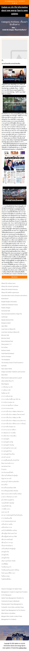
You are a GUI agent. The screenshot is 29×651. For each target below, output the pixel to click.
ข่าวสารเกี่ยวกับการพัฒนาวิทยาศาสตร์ (13, 414)
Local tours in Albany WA (8, 329)
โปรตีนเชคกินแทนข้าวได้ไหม (10, 570)
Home (13, 27)
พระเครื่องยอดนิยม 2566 (8, 487)
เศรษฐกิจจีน (5, 555)
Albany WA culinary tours (8, 283)
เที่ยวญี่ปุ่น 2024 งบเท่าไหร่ (9, 533)
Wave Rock (4, 375)
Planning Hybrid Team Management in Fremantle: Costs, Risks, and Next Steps (12, 605)
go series (5, 635)
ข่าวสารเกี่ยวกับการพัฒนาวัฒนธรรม (12, 411)
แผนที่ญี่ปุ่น (4, 564)
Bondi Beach (4, 298)
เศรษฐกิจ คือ (5, 551)
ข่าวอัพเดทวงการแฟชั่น (8, 433)
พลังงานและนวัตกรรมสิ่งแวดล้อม (11, 494)
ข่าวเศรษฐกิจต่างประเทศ (8, 448)
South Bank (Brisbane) (7, 353)
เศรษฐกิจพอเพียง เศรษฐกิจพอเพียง (11, 63)
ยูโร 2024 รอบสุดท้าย (7, 500)
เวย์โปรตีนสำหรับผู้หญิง (8, 548)
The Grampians (5, 359)
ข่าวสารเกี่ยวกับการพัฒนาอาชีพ (11, 417)
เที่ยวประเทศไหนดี (7, 539)
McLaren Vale (5, 335)
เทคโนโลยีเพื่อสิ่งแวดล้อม (9, 530)
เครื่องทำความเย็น (6, 524)
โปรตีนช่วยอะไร (6, 567)
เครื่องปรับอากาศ (6, 527)
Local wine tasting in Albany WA (10, 332)
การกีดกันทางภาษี (6, 387)
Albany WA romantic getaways (10, 286)
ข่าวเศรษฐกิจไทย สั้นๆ (8, 454)
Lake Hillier (4, 326)
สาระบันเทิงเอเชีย (6, 518)
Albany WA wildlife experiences (10, 292)
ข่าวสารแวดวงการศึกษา (8, 430)
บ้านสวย (3, 469)
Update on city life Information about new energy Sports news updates (14, 10)
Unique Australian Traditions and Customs (13, 372)
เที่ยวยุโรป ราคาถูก (7, 542)
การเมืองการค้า (6, 390)
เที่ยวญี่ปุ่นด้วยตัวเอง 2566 (9, 536)
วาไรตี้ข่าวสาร (5, 509)
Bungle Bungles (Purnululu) (9, 301)
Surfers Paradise (6, 356)
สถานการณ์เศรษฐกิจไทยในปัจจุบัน (11, 515)
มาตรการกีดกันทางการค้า (9, 497)
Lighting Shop (22, 648)
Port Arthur (4, 347)
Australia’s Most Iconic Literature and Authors (14, 295)
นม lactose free (6, 466)
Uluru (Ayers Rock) (6, 369)
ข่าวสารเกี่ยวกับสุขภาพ (8, 426)
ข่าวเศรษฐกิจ (5, 439)
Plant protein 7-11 (6, 344)
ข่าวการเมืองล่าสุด (7, 396)
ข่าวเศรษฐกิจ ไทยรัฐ (7, 445)
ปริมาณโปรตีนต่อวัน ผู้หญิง (9, 475)
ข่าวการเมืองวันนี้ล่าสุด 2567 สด (10, 399)
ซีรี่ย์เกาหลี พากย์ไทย (9, 631)
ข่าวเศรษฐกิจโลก (6, 451)
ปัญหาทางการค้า (6, 478)
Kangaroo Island (5, 323)
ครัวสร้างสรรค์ (5, 457)
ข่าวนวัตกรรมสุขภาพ (7, 402)
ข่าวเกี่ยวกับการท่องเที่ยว (8, 436)
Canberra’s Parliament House (9, 304)
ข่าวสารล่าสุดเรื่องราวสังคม (9, 405)
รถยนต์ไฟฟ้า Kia (6, 506)
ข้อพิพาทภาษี (5, 393)
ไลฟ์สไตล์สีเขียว (6, 579)
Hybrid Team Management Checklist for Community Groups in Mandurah (12, 599)
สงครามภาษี (5, 512)
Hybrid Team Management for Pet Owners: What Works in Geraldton (13, 611)
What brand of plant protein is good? (11, 378)
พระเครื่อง (4, 484)
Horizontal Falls (5, 311)
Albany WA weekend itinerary (9, 289)
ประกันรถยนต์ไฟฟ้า (7, 472)
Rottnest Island (5, 350)
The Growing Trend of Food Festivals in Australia (12, 364)
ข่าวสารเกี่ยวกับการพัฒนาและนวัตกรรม (13, 420)
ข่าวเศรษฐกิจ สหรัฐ (7, 442)
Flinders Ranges (5, 308)
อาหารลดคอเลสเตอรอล (8, 521)
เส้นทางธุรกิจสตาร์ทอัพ (8, 561)
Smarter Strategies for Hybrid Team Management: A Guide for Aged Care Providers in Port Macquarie (14, 592)
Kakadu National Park (7, 320)
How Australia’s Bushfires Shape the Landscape (11, 315)
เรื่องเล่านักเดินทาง (7, 545)
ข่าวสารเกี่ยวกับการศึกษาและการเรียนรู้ (13, 423)
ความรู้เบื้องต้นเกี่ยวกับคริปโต (10, 460)
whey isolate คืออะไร (7, 381)
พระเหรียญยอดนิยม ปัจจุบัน (9, 490)
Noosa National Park (7, 341)
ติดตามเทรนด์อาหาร (7, 463)
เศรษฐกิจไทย (5, 558)
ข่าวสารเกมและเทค (7, 408)
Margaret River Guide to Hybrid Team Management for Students (11, 618)
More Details (14, 277)
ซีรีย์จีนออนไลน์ (7, 633)
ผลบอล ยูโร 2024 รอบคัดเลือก (10, 481)
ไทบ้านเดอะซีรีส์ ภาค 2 (8, 573)
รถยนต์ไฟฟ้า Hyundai (7, 503)
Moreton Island (5, 338)
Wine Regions (5, 384)
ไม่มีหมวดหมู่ (5, 576)
